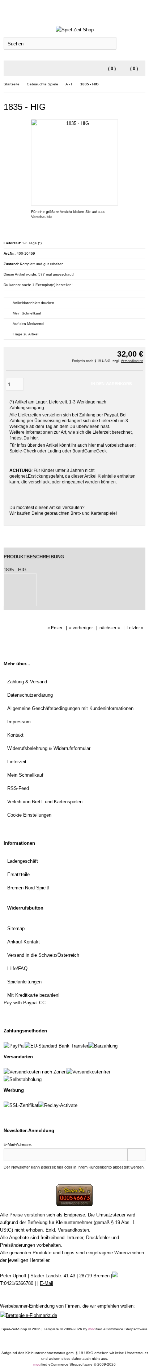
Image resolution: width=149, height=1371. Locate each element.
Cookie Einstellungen (29, 815)
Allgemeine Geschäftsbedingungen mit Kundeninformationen (70, 708)
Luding (54, 451)
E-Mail (46, 1283)
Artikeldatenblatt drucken (33, 303)
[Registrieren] (141, 9)
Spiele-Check (22, 451)
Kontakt (15, 735)
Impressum (19, 721)
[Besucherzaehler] (74, 1204)
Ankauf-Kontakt (23, 941)
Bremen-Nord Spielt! (28, 887)
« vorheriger (81, 627)
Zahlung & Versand (27, 681)
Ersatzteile (18, 874)
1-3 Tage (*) (32, 243)
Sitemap (16, 928)
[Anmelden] (131, 9)
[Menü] (8, 68)
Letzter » (135, 627)
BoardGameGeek (89, 451)
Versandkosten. (74, 1230)
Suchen (131, 43)
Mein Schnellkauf (27, 313)
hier (34, 438)
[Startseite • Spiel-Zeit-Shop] (74, 30)
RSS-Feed (18, 788)
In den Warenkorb (111, 384)
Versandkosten (132, 361)
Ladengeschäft (22, 861)
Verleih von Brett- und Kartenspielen (44, 801)
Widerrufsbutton (25, 908)
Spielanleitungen (24, 981)
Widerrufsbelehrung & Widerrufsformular (48, 748)
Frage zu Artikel (25, 334)
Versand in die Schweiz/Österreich (43, 955)
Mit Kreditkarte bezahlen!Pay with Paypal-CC (32, 998)
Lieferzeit (16, 761)
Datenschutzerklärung (30, 695)
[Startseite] (122, 9)
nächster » (109, 627)
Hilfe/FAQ (17, 968)
